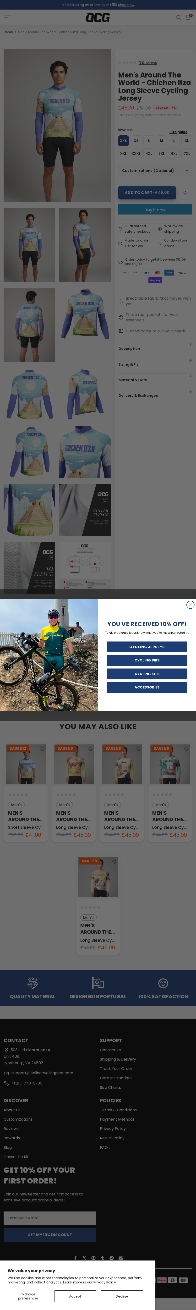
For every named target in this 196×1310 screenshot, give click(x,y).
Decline (122, 1296)
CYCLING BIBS (147, 660)
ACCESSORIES (147, 687)
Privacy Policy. (105, 1282)
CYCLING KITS (147, 673)
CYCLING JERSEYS (147, 646)
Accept (75, 1296)
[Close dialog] (190, 605)
